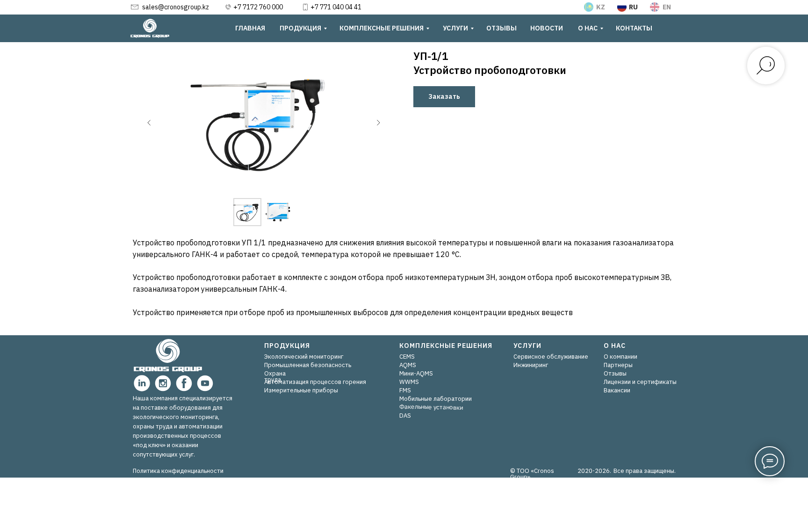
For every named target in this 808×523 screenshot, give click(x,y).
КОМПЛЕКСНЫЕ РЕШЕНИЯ (445, 345)
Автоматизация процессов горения (315, 382)
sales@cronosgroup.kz (175, 7)
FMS (405, 390)
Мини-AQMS (416, 373)
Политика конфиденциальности (178, 471)
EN (667, 7)
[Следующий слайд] (378, 123)
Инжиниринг (530, 365)
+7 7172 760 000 (258, 7)
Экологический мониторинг (303, 357)
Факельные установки (431, 406)
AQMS (407, 365)
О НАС (615, 345)
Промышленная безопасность (307, 365)
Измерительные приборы (301, 390)
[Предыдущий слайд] (149, 123)
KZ (600, 7)
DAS (405, 416)
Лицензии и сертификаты (640, 382)
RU (633, 7)
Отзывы (615, 373)
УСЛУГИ (527, 345)
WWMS (409, 382)
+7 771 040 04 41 (335, 7)
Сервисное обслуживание (550, 357)
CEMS (407, 357)
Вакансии (617, 390)
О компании (620, 357)
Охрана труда (275, 376)
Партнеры (618, 365)
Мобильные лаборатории (435, 399)
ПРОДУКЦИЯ (287, 345)
